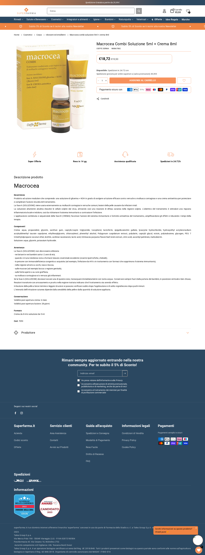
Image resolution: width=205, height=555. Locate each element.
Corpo (39, 35)
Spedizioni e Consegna (97, 433)
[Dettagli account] (164, 11)
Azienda (18, 433)
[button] (176, 11)
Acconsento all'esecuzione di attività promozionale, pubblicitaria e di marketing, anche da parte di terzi (104, 385)
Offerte (17, 447)
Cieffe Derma (103, 48)
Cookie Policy (129, 447)
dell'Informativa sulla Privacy (110, 380)
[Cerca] (139, 11)
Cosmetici (28, 35)
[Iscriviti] (125, 373)
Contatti (54, 440)
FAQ (88, 461)
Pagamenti (166, 426)
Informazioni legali (136, 426)
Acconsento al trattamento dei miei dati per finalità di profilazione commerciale (104, 391)
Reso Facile (92, 447)
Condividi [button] (105, 99)
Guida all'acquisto (99, 426)
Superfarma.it (24, 426)
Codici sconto (21, 440)
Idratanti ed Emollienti (56, 35)
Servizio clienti (61, 426)
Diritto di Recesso (95, 454)
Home (17, 35)
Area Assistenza (58, 433)
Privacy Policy (129, 440)
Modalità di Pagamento (98, 440)
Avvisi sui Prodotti (59, 447)
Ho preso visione (102, 380)
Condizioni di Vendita (133, 433)
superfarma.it (20, 527)
